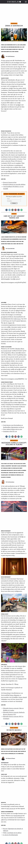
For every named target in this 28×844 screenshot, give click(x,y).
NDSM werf (6, 402)
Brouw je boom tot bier (9, 182)
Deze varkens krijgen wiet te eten (12, 429)
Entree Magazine (14, 695)
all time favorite (16, 260)
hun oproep (6, 60)
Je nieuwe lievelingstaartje (10, 835)
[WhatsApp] (21, 210)
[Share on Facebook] (6, 210)
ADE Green (17, 319)
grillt (2, 820)
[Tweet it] (9, 210)
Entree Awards (23, 697)
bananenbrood (18, 815)
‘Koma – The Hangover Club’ (16, 396)
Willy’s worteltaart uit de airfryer (12, 833)
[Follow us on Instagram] (12, 210)
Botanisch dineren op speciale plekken (14, 184)
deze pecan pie (11, 808)
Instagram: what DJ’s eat (10, 431)
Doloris (3, 684)
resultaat (6, 75)
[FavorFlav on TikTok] (18, 210)
